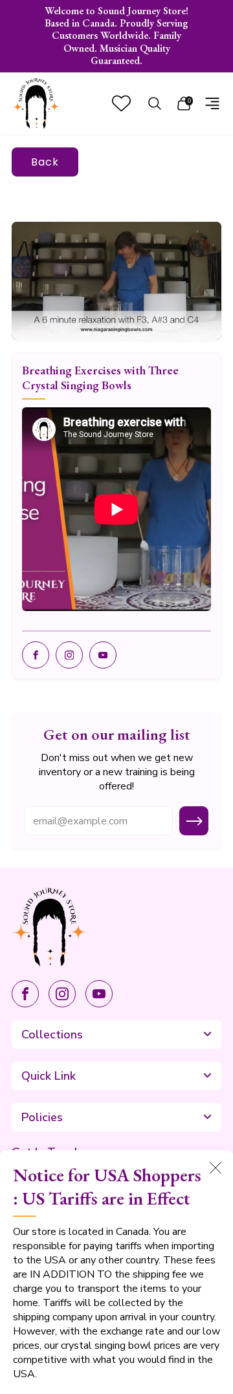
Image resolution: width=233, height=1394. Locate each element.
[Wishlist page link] (121, 103)
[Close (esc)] (215, 1167)
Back (45, 162)
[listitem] (116, 36)
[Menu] (212, 103)
